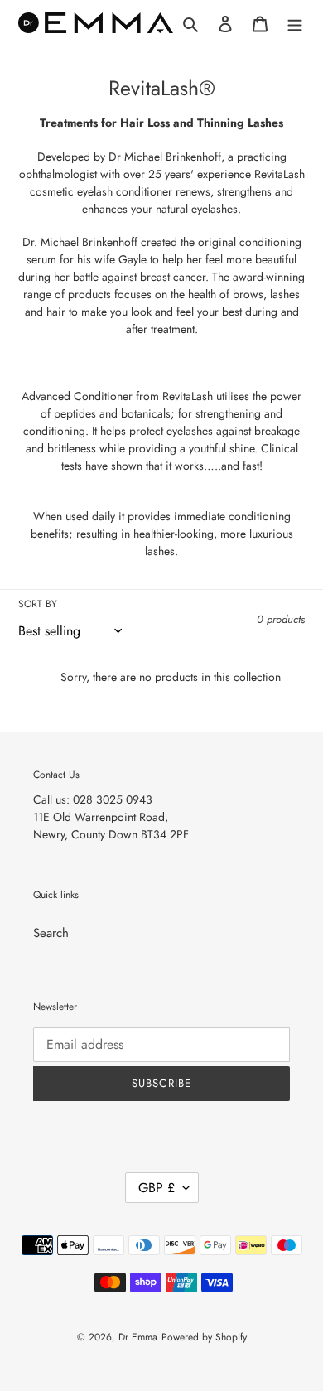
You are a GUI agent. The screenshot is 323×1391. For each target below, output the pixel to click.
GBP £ (156, 1187)
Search (51, 933)
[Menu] (294, 23)
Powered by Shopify (204, 1337)
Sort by (37, 603)
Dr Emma (137, 1337)
